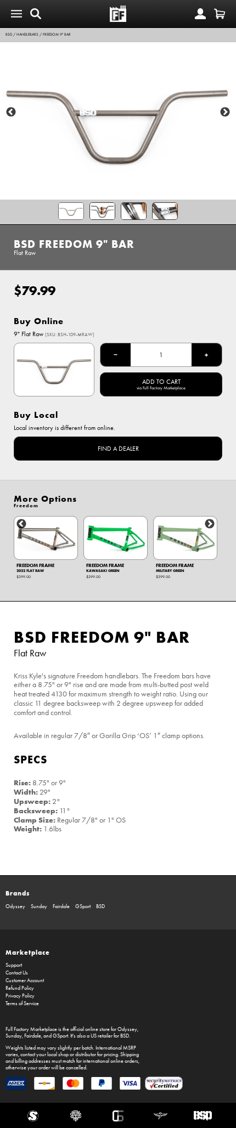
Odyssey (15, 906)
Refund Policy (19, 988)
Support (13, 965)
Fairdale (61, 906)
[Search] (36, 13)
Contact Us (16, 973)
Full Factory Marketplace (31, 1029)
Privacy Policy (20, 996)
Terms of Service (22, 1003)
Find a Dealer (118, 448)
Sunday (39, 906)
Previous (11, 112)
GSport (83, 906)
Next (225, 112)
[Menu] (16, 13)
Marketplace (27, 952)
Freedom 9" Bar (57, 34)
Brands (17, 893)
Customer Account (24, 980)
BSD (8, 34)
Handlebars (27, 34)
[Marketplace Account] (200, 13)
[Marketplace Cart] (220, 13)
